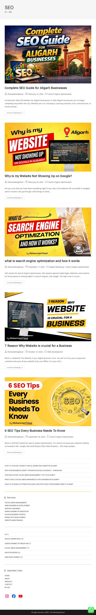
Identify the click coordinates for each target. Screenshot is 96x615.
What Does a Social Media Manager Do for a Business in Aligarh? (32, 479)
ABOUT (7, 579)
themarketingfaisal (15, 94)
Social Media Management (16, 503)
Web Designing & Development (17, 505)
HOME (7, 576)
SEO (10, 12)
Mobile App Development (15, 517)
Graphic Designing (12, 508)
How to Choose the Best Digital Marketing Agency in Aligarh (31, 466)
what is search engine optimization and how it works (42, 261)
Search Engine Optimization (60, 94)
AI (5, 534)
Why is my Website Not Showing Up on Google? (38, 176)
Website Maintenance (14, 520)
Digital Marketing (57, 267)
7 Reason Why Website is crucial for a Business (38, 346)
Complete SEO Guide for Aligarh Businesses (36, 88)
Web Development (55, 352)
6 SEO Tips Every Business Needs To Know (35, 430)
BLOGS (7, 587)
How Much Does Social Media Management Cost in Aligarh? (30, 475)
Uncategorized (11, 552)
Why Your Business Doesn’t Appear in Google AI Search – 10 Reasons (33, 470)
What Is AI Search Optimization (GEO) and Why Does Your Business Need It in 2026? (39, 484)
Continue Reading (16, 113)
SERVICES (8, 581)
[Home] (5, 12)
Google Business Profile (15, 514)
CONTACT (8, 584)
